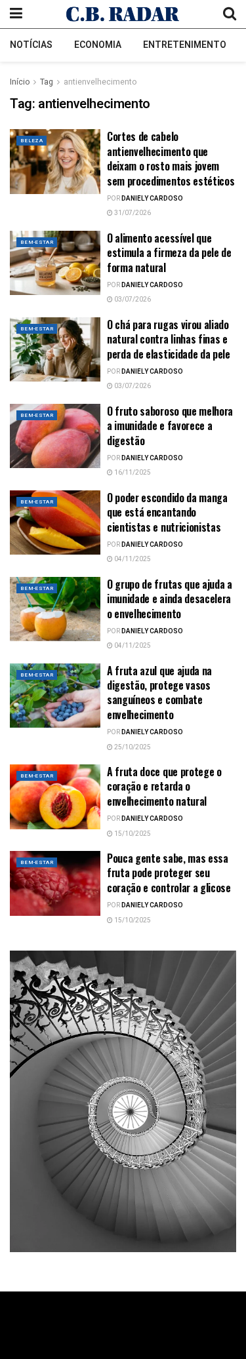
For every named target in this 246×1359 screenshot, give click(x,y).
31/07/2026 (132, 213)
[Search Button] (229, 14)
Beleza (31, 140)
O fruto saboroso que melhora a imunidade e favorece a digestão (170, 425)
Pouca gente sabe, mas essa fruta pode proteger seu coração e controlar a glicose (169, 873)
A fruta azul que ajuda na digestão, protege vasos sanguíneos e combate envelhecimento (159, 692)
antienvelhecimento (100, 82)
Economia (97, 45)
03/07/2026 (132, 299)
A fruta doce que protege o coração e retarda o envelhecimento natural (164, 786)
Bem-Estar (36, 242)
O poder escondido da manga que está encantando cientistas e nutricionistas (167, 512)
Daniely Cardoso (152, 198)
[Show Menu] (16, 14)
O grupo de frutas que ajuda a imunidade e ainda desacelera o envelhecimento (169, 598)
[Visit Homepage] (122, 14)
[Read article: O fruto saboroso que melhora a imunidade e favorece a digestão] (55, 436)
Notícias (31, 45)
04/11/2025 (132, 559)
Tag (46, 82)
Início (20, 82)
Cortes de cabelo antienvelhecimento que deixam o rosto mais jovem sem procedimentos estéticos (170, 158)
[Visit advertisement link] (123, 1101)
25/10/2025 (132, 747)
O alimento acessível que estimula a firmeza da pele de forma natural (169, 252)
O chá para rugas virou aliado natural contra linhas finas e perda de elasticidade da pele (168, 339)
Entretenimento (184, 45)
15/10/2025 (132, 833)
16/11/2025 (132, 472)
